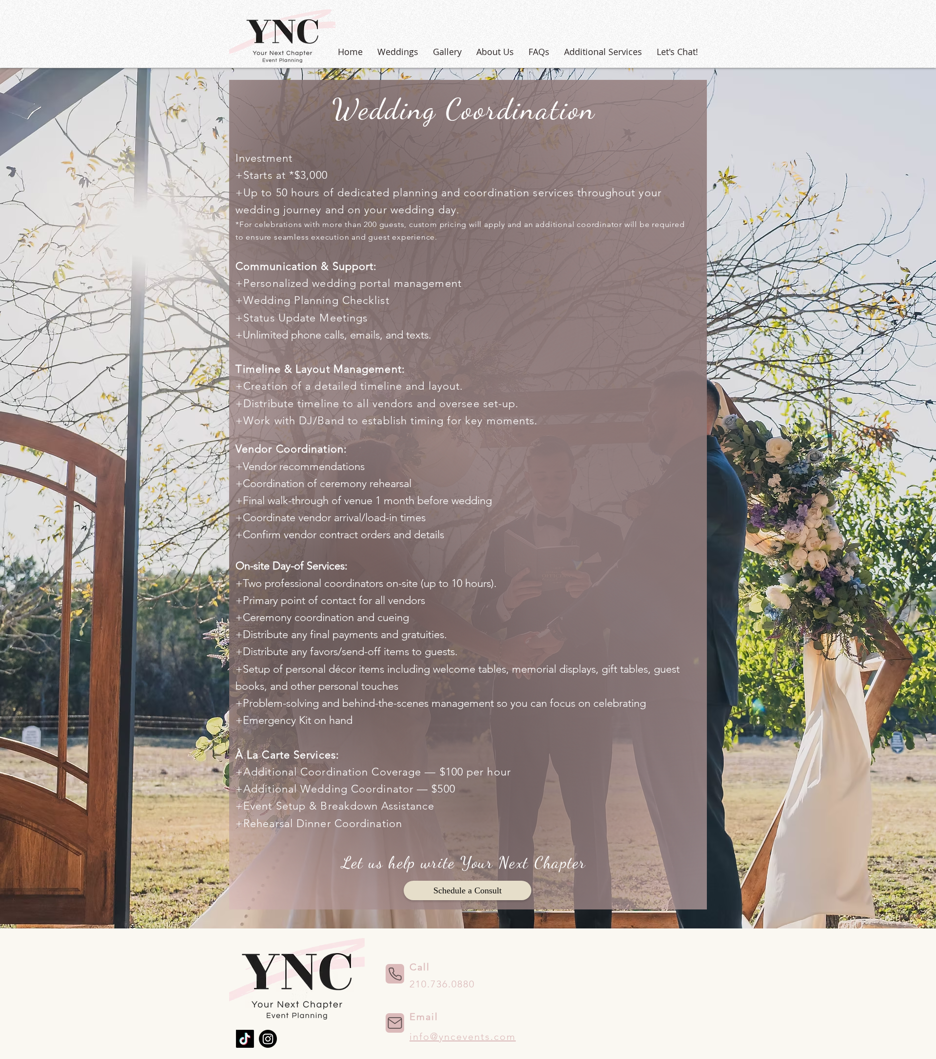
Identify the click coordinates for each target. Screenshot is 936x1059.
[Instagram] (268, 1039)
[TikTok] (245, 1039)
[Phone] (395, 973)
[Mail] (395, 1023)
